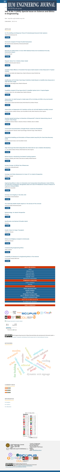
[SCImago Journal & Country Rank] (13, 321)
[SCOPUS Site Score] (29, 314)
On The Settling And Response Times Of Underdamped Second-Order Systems (26, 33)
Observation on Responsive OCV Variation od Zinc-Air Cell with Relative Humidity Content (29, 109)
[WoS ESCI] (8, 314)
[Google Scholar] (48, 314)
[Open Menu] (4, 1)
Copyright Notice (30, 276)
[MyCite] (10, 318)
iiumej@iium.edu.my (36, 450)
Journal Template (30, 290)
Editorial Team (30, 271)
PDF (8, 37)
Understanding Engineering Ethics (14, 247)
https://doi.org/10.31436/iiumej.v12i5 (16, 18)
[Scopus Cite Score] (17, 314)
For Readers (7, 402)
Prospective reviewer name (30, 294)
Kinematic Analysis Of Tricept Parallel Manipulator (18, 42)
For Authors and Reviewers (30, 301)
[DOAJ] (28, 318)
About (30, 269)
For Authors (7, 404)
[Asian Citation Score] (40, 314)
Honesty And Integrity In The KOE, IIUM (15, 194)
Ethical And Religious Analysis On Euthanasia (17, 239)
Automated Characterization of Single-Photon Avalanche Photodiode (23, 128)
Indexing (30, 284)
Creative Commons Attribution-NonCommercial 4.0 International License (30, 337)
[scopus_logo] (17, 456)
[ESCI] (12, 456)
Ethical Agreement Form (30, 288)
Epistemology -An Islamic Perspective (15, 212)
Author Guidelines (30, 282)
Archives (11, 7)
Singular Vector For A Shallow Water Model (16, 61)
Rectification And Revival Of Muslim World (16, 221)
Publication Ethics (30, 274)
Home (6, 7)
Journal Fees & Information (30, 278)
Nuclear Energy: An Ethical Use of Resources (17, 165)
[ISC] (18, 318)
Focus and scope (30, 273)
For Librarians (8, 406)
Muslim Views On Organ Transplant (14, 230)
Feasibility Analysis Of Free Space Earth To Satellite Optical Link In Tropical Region (27, 90)
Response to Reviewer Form (30, 297)
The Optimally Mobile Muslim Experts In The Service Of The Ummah (23, 203)
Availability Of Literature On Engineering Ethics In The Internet (22, 256)
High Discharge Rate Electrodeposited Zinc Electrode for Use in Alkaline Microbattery (28, 147)
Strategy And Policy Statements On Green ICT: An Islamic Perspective (23, 174)
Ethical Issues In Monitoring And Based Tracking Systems (20, 156)
